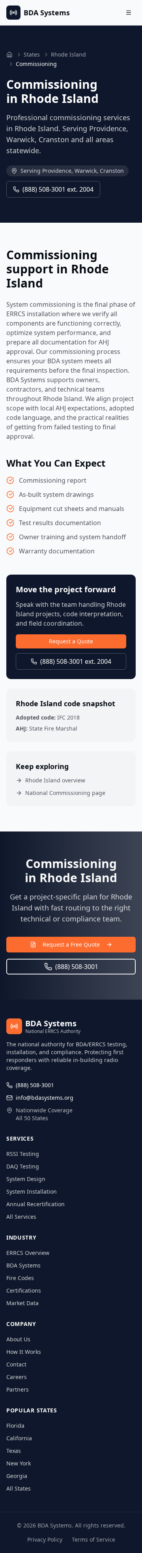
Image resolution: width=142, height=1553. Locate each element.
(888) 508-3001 (76, 966)
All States (18, 1488)
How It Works (23, 1351)
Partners (17, 1389)
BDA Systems (23, 1265)
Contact (16, 1364)
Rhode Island (68, 54)
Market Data (22, 1303)
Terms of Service (93, 1539)
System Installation (31, 1191)
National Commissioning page (65, 793)
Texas (13, 1450)
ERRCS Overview (27, 1252)
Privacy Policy (44, 1539)
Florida (15, 1425)
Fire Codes (20, 1278)
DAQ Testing (22, 1166)
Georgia (16, 1476)
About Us (18, 1339)
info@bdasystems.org (44, 1097)
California (19, 1438)
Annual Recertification (35, 1204)
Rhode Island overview (55, 780)
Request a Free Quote (71, 944)
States (32, 54)
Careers (16, 1377)
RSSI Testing (22, 1153)
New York (18, 1463)
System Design (25, 1179)
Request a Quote (71, 641)
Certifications (23, 1290)
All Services (21, 1216)
